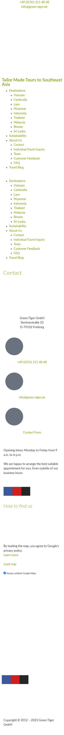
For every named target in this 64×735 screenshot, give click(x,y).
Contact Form (32, 432)
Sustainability (17, 135)
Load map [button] (10, 564)
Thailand (19, 117)
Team (17, 153)
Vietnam (19, 95)
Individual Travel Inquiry (29, 149)
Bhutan (18, 126)
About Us (15, 140)
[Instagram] (25, 491)
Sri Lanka (19, 131)
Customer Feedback (27, 158)
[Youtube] (16, 491)
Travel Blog (16, 167)
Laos (17, 104)
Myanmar (20, 108)
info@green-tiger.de (32, 397)
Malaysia (19, 122)
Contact (19, 144)
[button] (32, 176)
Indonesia (20, 113)
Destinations (17, 90)
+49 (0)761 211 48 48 (32, 362)
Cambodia (20, 99)
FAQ (17, 162)
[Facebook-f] (8, 491)
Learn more (11, 555)
